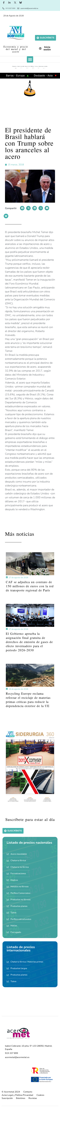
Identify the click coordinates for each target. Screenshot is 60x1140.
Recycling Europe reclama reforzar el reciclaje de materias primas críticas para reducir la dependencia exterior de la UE (28, 699)
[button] (30, 59)
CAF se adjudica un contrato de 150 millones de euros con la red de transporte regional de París (30, 586)
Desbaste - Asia (34, 75)
